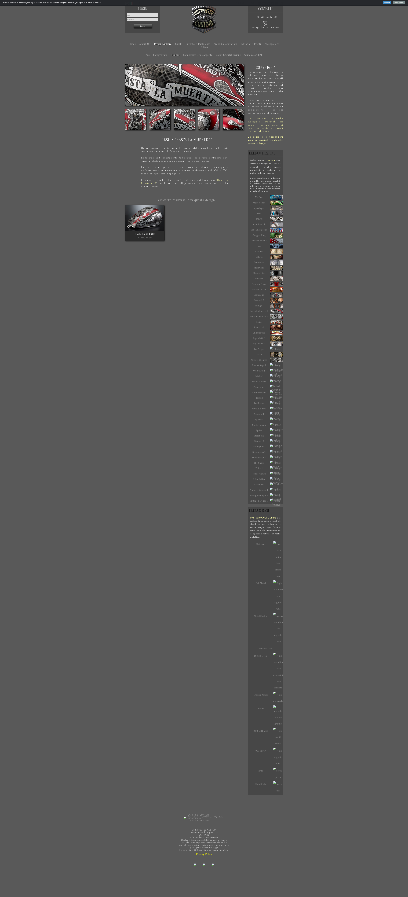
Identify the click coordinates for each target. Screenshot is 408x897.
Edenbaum (259, 262)
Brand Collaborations (225, 43)
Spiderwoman (259, 425)
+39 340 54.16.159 (265, 17)
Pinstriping (259, 387)
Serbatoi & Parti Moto (198, 43)
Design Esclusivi (163, 43)
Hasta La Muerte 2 (259, 316)
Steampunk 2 (259, 452)
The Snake (259, 463)
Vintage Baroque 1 (259, 490)
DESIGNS (270, 160)
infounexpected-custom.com (265, 24)
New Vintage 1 (259, 365)
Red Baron (259, 403)
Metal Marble (260, 616)
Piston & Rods (259, 392)
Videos (204, 46)
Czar (259, 246)
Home (132, 43)
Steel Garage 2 (259, 457)
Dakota (259, 257)
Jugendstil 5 (259, 343)
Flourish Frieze (258, 284)
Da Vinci (259, 251)
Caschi (178, 43)
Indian (259, 322)
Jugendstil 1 (259, 332)
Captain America (259, 229)
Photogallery (271, 43)
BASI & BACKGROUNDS (263, 518)
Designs (175, 54)
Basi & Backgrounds (156, 54)
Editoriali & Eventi (251, 43)
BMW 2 (259, 219)
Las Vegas (259, 349)
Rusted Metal (260, 655)
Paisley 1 (259, 376)
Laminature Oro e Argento (197, 54)
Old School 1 (259, 370)
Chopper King (259, 235)
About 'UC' (145, 43)
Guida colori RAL (253, 54)
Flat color (260, 544)
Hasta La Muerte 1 (259, 311)
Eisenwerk (259, 267)
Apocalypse (259, 208)
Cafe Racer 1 (259, 224)
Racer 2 (259, 398)
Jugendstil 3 (259, 338)
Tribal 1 (259, 468)
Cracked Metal (261, 695)
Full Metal (261, 583)
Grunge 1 (259, 305)
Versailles (259, 484)
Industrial (259, 327)
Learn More (399, 3)
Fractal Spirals (259, 289)
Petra (260, 770)
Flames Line (259, 273)
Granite (260, 708)
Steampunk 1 (259, 446)
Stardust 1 (259, 435)
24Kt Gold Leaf (261, 731)
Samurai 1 (259, 414)
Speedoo (259, 419)
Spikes (259, 430)
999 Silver (260, 751)
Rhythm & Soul (259, 408)
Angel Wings (259, 202)
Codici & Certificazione (228, 54)
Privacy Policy (204, 854)
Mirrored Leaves (259, 360)
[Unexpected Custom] (204, 18)
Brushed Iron (265, 648)
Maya (259, 354)
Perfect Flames (258, 381)
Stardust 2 (259, 441)
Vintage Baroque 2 (259, 495)
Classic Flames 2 (259, 240)
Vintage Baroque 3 (259, 501)
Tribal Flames (259, 473)
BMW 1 (259, 213)
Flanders (259, 278)
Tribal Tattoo (259, 479)
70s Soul (259, 197)
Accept (387, 3)
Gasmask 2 (259, 300)
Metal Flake (260, 784)
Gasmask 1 (259, 295)
